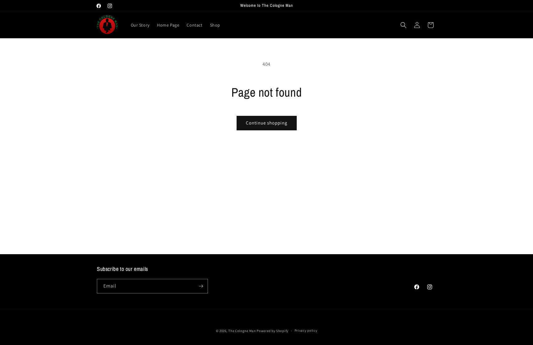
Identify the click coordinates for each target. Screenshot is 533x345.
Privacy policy (306, 330)
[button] (403, 25)
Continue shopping (266, 123)
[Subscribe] (201, 286)
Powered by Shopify (272, 331)
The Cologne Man (242, 331)
